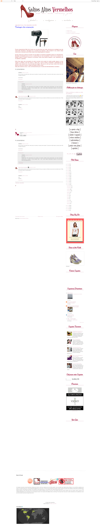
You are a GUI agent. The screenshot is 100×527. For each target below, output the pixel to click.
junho (68, 195)
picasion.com (74, 410)
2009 (68, 208)
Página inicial (40, 216)
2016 (68, 178)
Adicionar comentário (20, 182)
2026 (68, 164)
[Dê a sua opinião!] (21, 135)
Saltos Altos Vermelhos (22, 96)
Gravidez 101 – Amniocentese (72, 319)
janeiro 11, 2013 (25, 72)
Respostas (22, 81)
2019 (68, 173)
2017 (68, 176)
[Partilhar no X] (23, 135)
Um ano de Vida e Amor (77, 363)
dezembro (69, 186)
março (68, 200)
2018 (68, 175)
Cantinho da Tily (70, 314)
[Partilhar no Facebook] (24, 135)
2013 (68, 183)
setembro (69, 190)
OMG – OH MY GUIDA (71, 318)
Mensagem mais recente (20, 216)
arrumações (24, 133)
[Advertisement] (50, 498)
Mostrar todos (82, 322)
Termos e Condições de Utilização (73, 33)
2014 (68, 181)
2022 (68, 168)
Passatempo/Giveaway (77, 347)
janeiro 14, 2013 (32, 96)
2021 (68, 170)
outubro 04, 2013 (29, 155)
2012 (68, 184)
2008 (68, 210)
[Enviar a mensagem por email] (20, 135)
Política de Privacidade (71, 32)
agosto (68, 192)
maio (68, 197)
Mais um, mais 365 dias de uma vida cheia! (77, 356)
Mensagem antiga (59, 216)
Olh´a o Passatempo (76, 339)
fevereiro (68, 201)
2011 (68, 205)
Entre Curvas (70, 293)
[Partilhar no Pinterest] (25, 135)
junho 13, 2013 (25, 104)
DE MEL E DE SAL (52, 503)
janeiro (68, 203)
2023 (68, 167)
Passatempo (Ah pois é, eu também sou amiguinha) (78, 332)
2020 (68, 172)
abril (68, 198)
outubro (68, 189)
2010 (68, 207)
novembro (69, 187)
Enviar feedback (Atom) (24, 218)
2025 (68, 165)
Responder (20, 79)
